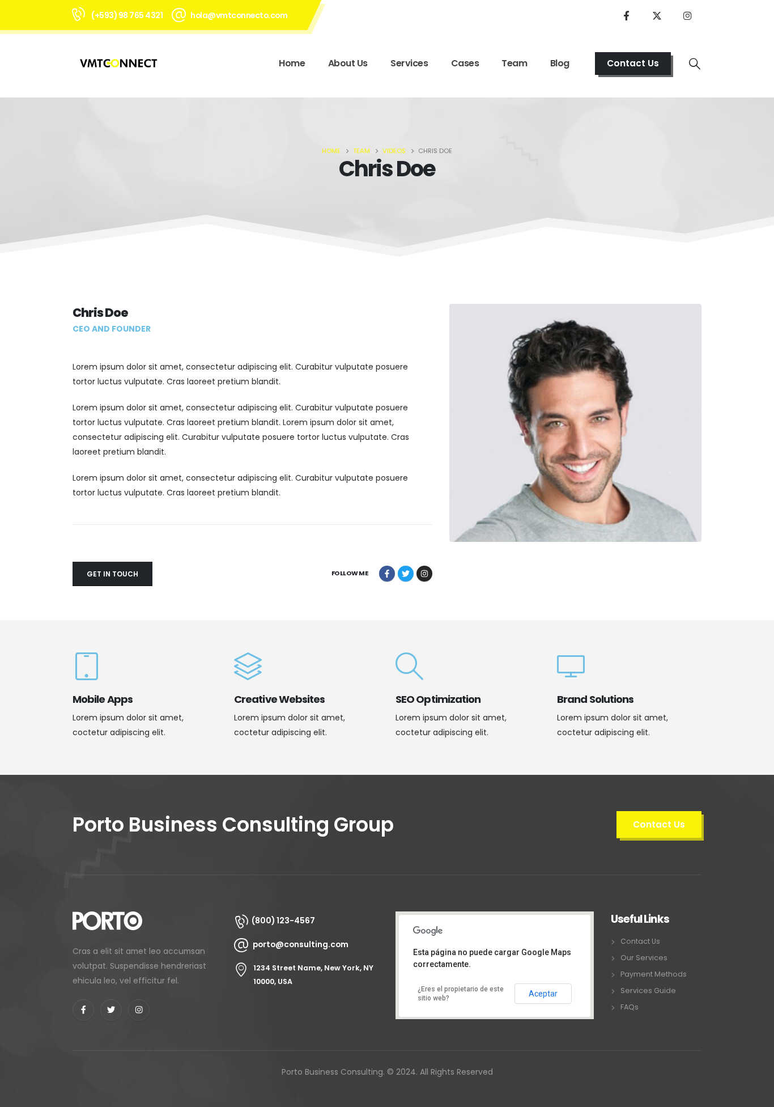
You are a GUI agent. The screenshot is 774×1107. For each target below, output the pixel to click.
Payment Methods (653, 974)
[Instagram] (687, 15)
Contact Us (640, 941)
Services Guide (648, 990)
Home (292, 63)
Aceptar (543, 993)
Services (409, 63)
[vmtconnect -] (118, 63)
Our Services (643, 957)
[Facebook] (626, 15)
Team (514, 63)
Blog (559, 63)
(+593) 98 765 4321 (127, 15)
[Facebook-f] (83, 1010)
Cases (465, 63)
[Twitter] (656, 15)
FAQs (629, 1007)
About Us (348, 63)
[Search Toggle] (694, 63)
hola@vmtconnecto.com (238, 15)
